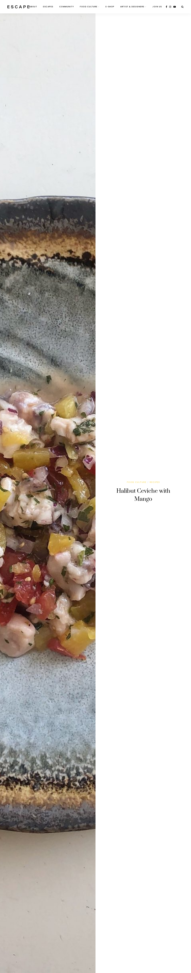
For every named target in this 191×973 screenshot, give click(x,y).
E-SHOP (109, 6)
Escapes (48, 6)
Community (66, 6)
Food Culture (88, 6)
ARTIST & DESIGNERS (132, 6)
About (33, 6)
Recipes (155, 482)
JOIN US (157, 6)
